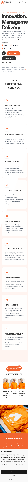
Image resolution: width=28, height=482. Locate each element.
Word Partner (13, 53)
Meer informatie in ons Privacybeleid (10, 467)
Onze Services (8, 58)
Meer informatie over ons (7, 469)
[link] (14, 479)
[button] (6, 2)
